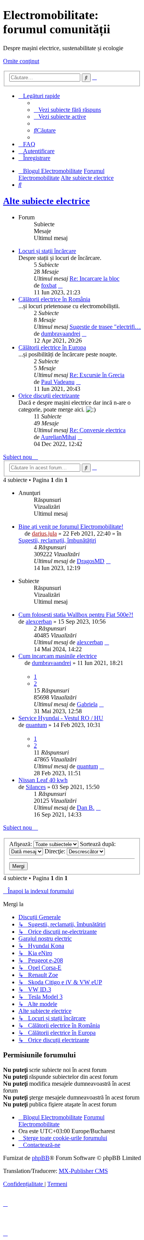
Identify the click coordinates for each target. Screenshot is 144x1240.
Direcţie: (56, 851)
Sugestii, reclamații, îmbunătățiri (57, 540)
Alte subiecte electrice (46, 201)
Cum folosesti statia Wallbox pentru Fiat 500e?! (75, 614)
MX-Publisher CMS (83, 1171)
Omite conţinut (21, 61)
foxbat (48, 285)
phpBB (41, 1158)
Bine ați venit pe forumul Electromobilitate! (70, 526)
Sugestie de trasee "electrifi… (105, 326)
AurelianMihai (58, 437)
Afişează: (21, 844)
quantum (36, 725)
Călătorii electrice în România (54, 299)
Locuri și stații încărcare (47, 251)
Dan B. (85, 807)
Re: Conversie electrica (98, 430)
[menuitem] (67, 109)
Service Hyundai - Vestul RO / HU (60, 718)
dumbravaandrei (60, 333)
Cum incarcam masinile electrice (57, 656)
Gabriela (87, 704)
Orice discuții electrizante (48, 395)
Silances (36, 787)
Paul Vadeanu (57, 382)
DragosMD (90, 561)
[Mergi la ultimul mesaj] (108, 561)
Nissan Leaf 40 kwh (43, 780)
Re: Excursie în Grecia (97, 375)
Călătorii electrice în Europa (52, 347)
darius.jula (44, 533)
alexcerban (39, 621)
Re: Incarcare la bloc (94, 278)
